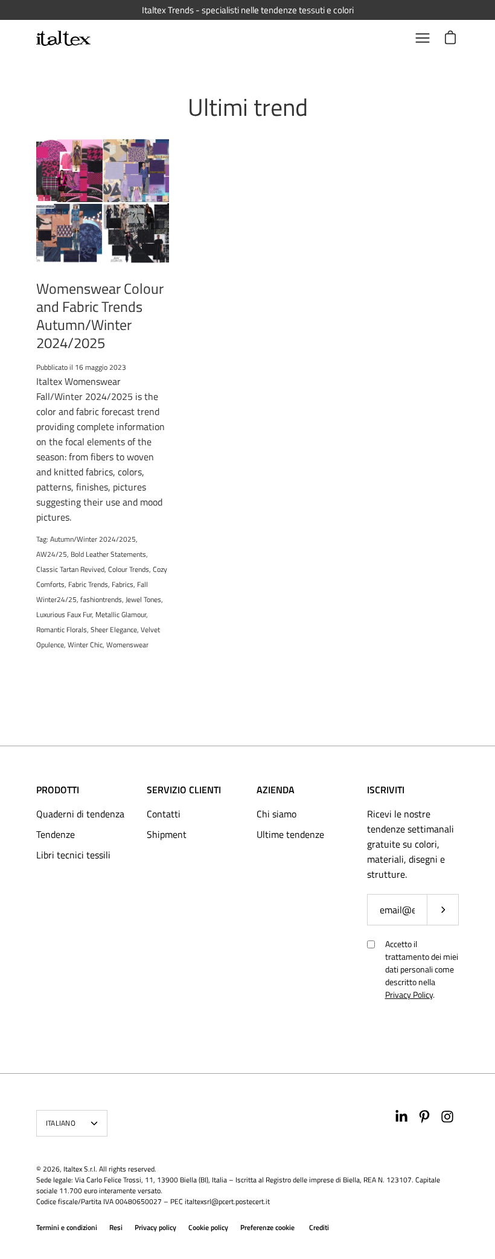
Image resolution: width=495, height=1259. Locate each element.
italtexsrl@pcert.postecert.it (227, 1201)
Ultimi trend (248, 107)
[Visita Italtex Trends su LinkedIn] (401, 1116)
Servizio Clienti (184, 789)
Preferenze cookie (267, 1227)
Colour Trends (128, 569)
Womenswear (127, 644)
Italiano (60, 1123)
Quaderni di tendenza (80, 814)
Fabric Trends (88, 584)
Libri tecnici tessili (73, 855)
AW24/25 (51, 554)
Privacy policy (155, 1227)
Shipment (167, 834)
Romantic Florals (61, 629)
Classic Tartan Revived (70, 569)
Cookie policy (208, 1227)
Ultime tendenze (290, 834)
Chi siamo (276, 814)
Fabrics (122, 584)
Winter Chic (85, 644)
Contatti (163, 814)
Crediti (319, 1227)
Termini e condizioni (66, 1227)
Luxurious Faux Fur (64, 614)
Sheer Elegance (114, 629)
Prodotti (57, 789)
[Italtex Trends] (63, 38)
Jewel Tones (143, 599)
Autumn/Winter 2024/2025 (93, 539)
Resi (116, 1227)
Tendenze (55, 834)
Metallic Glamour (120, 614)
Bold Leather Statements (108, 554)
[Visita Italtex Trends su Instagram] (447, 1116)
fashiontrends (101, 599)
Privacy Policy (409, 994)
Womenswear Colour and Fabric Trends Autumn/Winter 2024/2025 (100, 315)
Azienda (276, 789)
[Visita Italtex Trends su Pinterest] (424, 1116)
